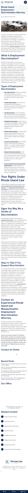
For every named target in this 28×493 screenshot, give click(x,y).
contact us (3, 330)
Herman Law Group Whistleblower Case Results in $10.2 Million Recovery (13, 368)
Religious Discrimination (11, 131)
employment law (21, 284)
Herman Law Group (15, 46)
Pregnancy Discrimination (11, 141)
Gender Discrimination (10, 102)
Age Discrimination (9, 113)
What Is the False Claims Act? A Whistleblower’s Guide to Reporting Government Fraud (13, 378)
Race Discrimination (9, 92)
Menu (14, 491)
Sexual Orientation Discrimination (12, 449)
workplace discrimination (7, 220)
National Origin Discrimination (12, 152)
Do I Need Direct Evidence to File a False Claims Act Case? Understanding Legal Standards (14, 371)
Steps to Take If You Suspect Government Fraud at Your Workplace (13, 364)
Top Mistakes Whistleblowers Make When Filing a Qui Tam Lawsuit (13, 375)
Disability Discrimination (11, 121)
